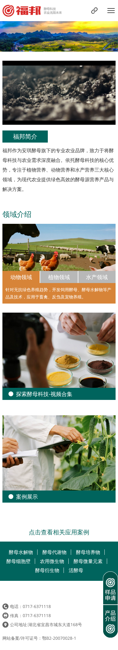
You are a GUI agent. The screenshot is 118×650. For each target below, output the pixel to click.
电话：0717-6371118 (30, 606)
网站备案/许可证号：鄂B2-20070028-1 (39, 638)
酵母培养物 (88, 552)
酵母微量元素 (88, 561)
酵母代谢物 (54, 552)
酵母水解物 (21, 552)
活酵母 (76, 570)
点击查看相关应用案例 (59, 531)
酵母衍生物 (47, 570)
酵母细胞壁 (18, 561)
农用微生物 (52, 561)
